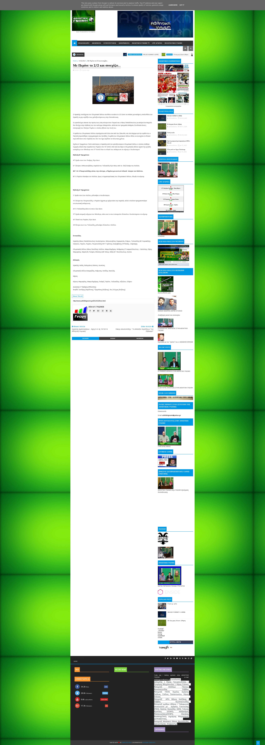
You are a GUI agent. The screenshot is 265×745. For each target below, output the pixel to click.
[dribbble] (180, 658)
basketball (161, 636)
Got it (181, 5)
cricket (160, 637)
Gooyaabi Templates (149, 742)
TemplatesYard (126, 742)
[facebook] (165, 658)
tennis (160, 632)
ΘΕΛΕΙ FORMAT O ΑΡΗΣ (91, 54)
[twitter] (168, 658)
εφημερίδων (178, 106)
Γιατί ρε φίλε (155, 54)
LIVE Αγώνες (157, 43)
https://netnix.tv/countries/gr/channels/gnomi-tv (175, 642)
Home (75, 61)
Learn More (173, 5)
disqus (112, 338)
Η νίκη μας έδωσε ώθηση (121, 54)
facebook (139, 338)
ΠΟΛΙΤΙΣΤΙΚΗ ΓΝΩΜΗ (173, 43)
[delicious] (191, 658)
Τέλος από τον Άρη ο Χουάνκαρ (176, 149)
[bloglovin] (177, 658)
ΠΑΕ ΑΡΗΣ (109, 54)
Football (160, 629)
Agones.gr (176, 211)
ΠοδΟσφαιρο (83, 43)
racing (160, 634)
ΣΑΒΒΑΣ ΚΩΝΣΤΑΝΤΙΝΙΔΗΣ (143, 54)
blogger (86, 338)
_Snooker (161, 631)
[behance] (185, 658)
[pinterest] (174, 658)
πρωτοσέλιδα (170, 106)
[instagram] (188, 658)
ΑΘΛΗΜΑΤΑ (96, 43)
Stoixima (182, 211)
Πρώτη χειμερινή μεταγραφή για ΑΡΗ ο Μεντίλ (188, 54)
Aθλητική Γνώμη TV (141, 43)
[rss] (183, 658)
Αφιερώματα (124, 43)
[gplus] (171, 658)
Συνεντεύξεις (110, 43)
